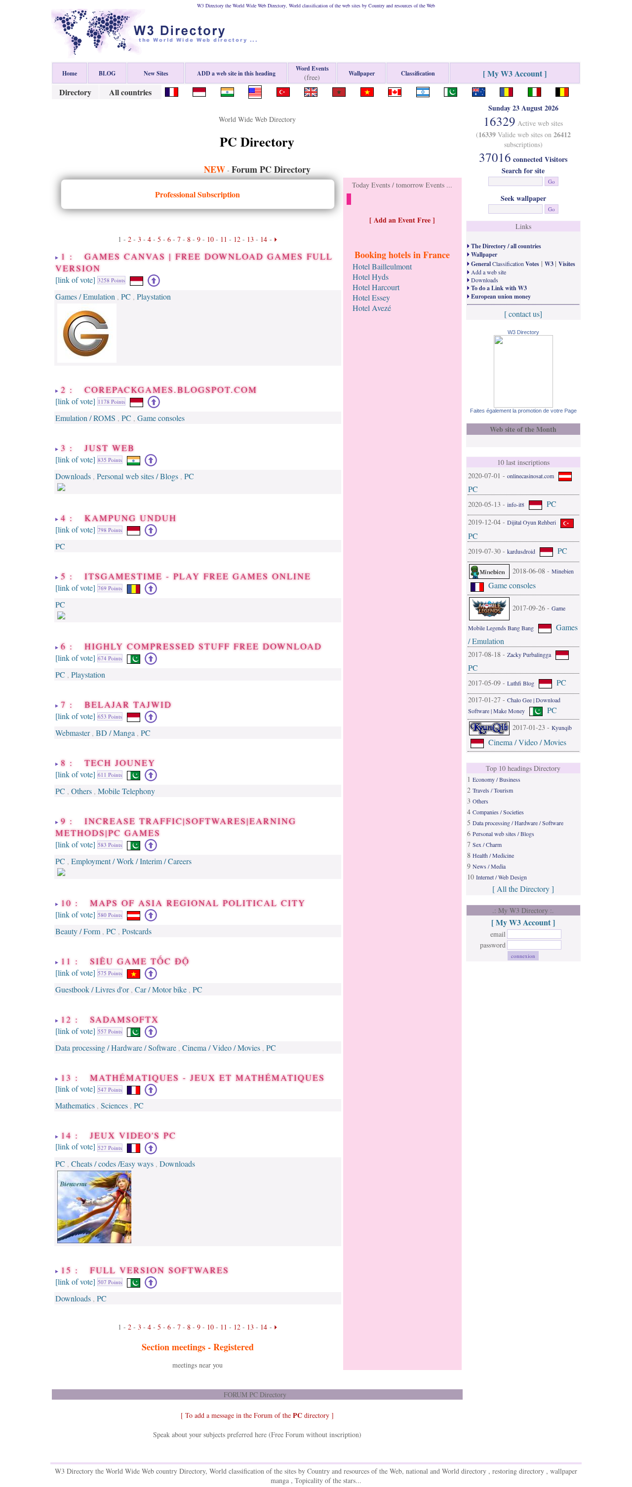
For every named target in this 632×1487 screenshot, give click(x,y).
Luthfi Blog (520, 682)
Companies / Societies (498, 812)
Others (81, 791)
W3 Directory (523, 332)
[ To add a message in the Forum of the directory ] (257, 1415)
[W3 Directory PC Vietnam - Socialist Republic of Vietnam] (367, 90)
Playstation (154, 296)
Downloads (73, 476)
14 (263, 239)
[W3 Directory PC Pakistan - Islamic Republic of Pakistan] (450, 90)
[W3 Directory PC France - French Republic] (171, 90)
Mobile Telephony (126, 791)
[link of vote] (75, 279)
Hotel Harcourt (376, 287)
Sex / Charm (487, 844)
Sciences (114, 1105)
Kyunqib (562, 727)
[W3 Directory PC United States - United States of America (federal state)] (255, 90)
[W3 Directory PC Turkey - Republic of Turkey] (283, 90)
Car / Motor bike (161, 989)
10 (210, 239)
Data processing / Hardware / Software (115, 1047)
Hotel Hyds (371, 276)
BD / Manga (115, 732)
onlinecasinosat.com (530, 476)
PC (126, 296)
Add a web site (488, 272)
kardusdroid (521, 551)
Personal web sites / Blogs (137, 476)
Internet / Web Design (501, 877)
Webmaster (72, 732)
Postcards (137, 931)
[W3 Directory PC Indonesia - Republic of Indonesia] (199, 90)
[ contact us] (523, 313)
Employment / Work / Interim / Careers (131, 861)
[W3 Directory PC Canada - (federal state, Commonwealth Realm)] (395, 90)
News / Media (489, 866)
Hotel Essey (371, 297)
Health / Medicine (493, 855)
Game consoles (161, 418)
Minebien (563, 570)
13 (250, 239)
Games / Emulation (85, 296)
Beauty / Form (77, 931)
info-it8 (515, 504)
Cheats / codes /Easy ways (112, 1163)
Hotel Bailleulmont (382, 266)
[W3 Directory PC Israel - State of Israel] (423, 90)
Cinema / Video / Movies (221, 1047)
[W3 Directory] (523, 404)
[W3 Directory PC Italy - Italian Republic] (534, 90)
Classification (504, 263)
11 (223, 239)
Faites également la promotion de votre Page (523, 411)
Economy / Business (496, 779)
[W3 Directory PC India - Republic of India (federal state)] (227, 90)
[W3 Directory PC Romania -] (506, 90)
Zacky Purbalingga (529, 654)
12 (237, 239)
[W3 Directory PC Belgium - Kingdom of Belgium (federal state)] (562, 90)
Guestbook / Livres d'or (92, 989)
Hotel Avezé (372, 308)
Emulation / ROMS (85, 418)
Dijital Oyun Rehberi (531, 522)
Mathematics (75, 1105)
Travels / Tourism (493, 790)
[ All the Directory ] (523, 888)
